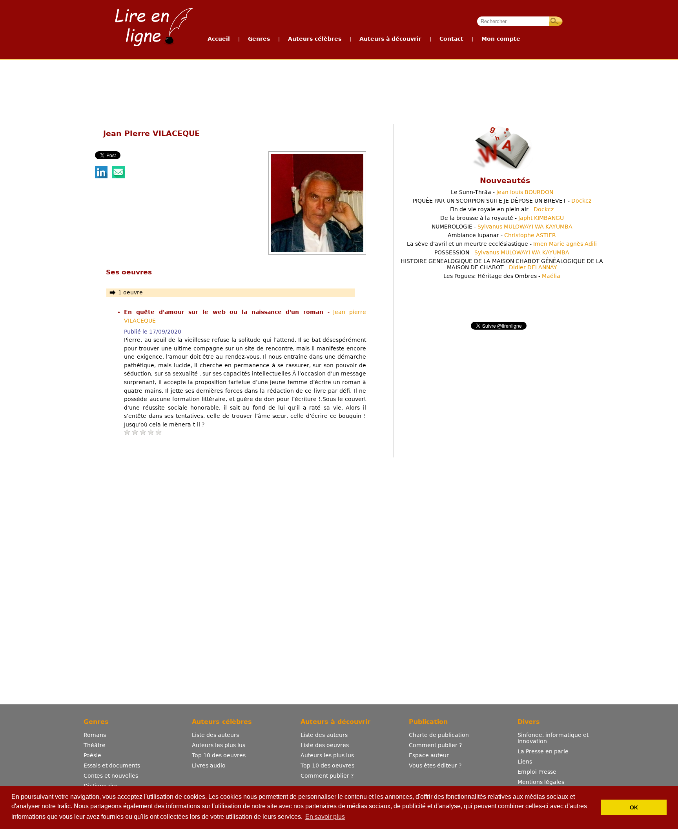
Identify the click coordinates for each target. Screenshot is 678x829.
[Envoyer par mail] (118, 176)
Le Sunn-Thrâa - (502, 192)
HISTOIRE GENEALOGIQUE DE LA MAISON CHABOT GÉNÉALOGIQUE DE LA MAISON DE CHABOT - (502, 264)
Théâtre (95, 745)
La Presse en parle (543, 751)
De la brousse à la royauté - (502, 218)
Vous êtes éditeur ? (435, 765)
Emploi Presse (537, 772)
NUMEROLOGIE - (502, 226)
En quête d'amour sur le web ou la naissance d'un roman (225, 312)
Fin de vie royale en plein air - (502, 209)
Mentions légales (541, 782)
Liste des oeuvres (325, 745)
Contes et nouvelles (111, 776)
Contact (451, 39)
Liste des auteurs (215, 735)
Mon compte (500, 39)
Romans (95, 735)
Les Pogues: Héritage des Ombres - (501, 276)
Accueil (219, 39)
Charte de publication (439, 735)
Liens (525, 761)
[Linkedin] (101, 176)
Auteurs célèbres (314, 39)
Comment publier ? (327, 776)
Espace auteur (429, 755)
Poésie (92, 755)
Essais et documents (112, 765)
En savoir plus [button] (325, 816)
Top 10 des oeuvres (219, 755)
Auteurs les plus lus (218, 745)
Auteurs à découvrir (390, 39)
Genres (259, 39)
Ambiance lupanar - (502, 235)
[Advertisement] (338, 89)
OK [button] (634, 807)
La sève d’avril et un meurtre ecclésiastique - (502, 244)
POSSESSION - (501, 252)
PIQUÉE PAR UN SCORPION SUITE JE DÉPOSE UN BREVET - (502, 201)
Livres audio (209, 765)
